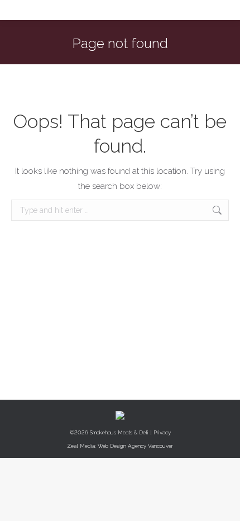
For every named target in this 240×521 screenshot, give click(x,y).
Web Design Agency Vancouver (135, 446)
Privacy (162, 432)
